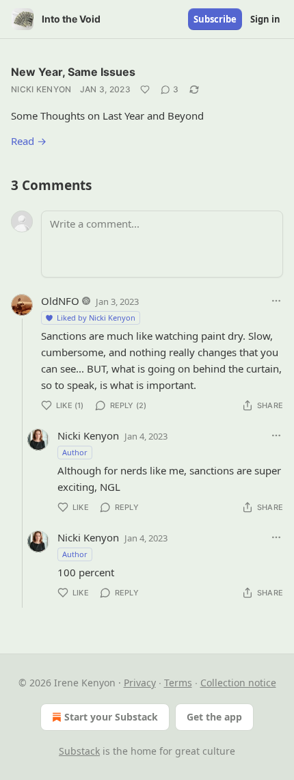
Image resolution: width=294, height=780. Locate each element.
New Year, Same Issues (73, 72)
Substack (79, 750)
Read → (28, 141)
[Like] (145, 89)
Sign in (265, 19)
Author (75, 452)
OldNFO (60, 301)
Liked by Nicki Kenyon (96, 317)
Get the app (214, 716)
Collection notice (238, 682)
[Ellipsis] (276, 301)
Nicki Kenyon (41, 89)
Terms (178, 682)
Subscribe (215, 19)
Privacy (140, 682)
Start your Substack (111, 716)
